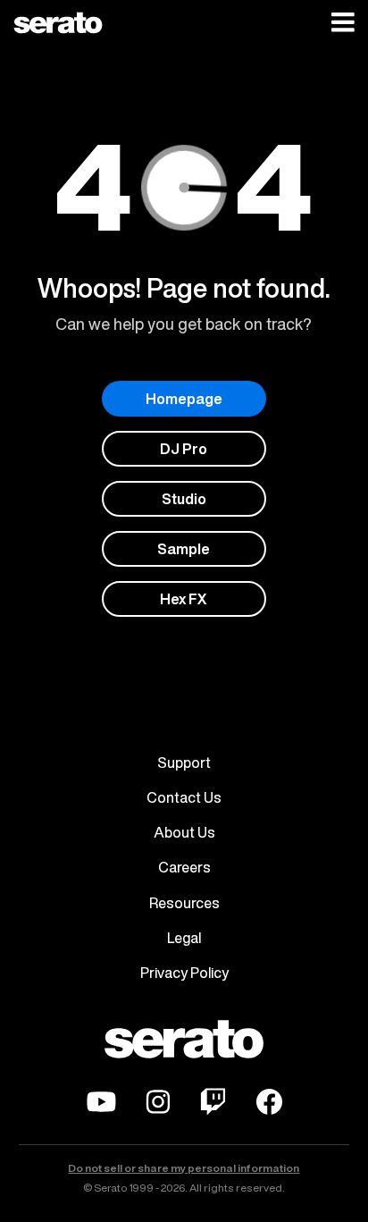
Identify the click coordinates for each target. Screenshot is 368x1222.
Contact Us (184, 797)
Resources (184, 903)
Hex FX (183, 599)
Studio (184, 499)
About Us (184, 832)
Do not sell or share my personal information (183, 1168)
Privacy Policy (184, 972)
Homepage (184, 399)
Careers (184, 867)
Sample (183, 549)
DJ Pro (183, 449)
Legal (184, 938)
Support (184, 762)
